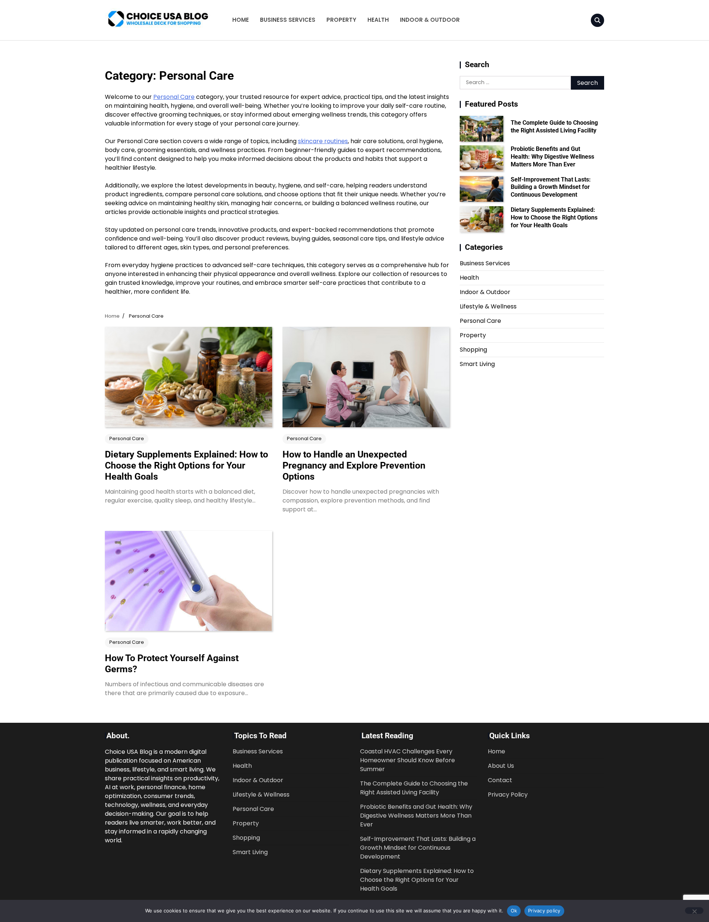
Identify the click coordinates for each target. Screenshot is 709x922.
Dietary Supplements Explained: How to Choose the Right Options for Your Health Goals (186, 465)
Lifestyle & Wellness (488, 306)
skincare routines (323, 141)
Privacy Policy (508, 794)
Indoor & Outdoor (430, 20)
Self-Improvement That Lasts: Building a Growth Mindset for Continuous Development (551, 187)
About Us (501, 766)
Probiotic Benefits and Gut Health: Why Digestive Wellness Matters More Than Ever (552, 156)
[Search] (597, 20)
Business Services (287, 20)
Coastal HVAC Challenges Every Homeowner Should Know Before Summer (407, 760)
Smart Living (477, 364)
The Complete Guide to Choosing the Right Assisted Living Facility (554, 127)
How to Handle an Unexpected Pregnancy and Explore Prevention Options (353, 465)
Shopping (473, 349)
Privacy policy (544, 911)
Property (341, 20)
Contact (500, 780)
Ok (514, 911)
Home (240, 20)
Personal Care (174, 97)
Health (378, 20)
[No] (694, 910)
